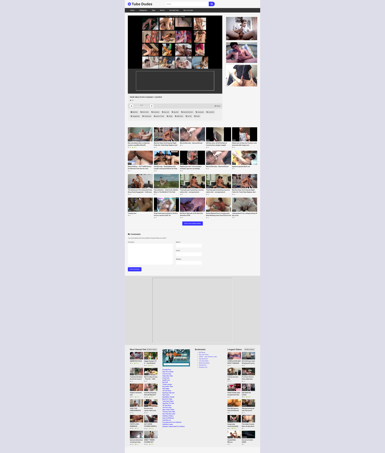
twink (198, 116)
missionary (147, 116)
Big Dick (135, 112)
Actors (162, 10)
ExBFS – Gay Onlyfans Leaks (208, 356)
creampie (200, 112)
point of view (160, 116)
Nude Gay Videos (204, 363)
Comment (131, 242)
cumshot (211, 112)
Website (178, 259)
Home (132, 10)
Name (178, 242)
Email (178, 250)
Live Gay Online (204, 361)
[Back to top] (378, 447)
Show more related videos (192, 223)
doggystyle (135, 116)
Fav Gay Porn (174, 10)
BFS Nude (202, 352)
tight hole (180, 116)
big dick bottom (188, 112)
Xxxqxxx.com (203, 367)
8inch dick (145, 112)
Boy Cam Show (204, 354)
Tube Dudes (141, 4)
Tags (153, 10)
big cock (166, 112)
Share (218, 106)
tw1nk (189, 116)
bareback (156, 112)
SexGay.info (203, 365)
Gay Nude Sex (203, 359)
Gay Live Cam (188, 10)
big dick (175, 112)
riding (170, 116)
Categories (143, 10)
